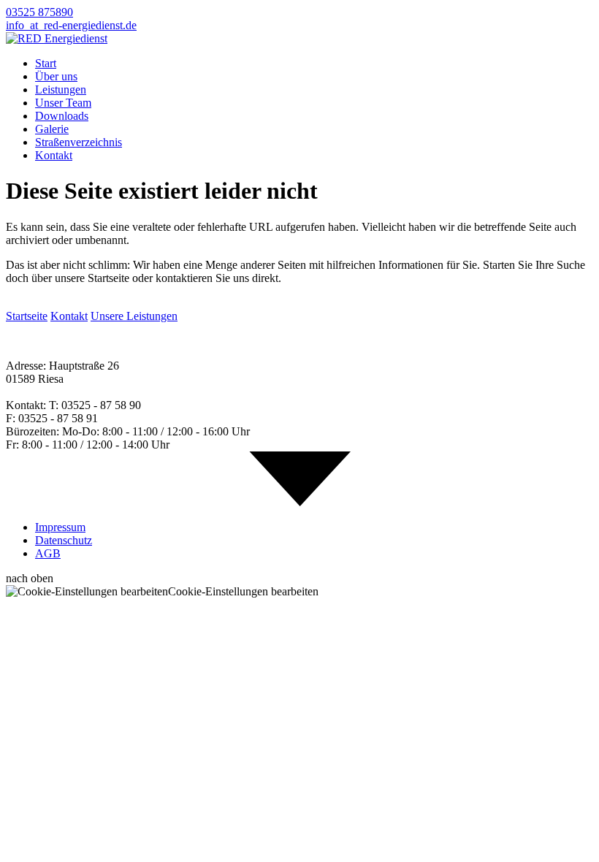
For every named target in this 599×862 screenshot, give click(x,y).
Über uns (56, 76)
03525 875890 (39, 12)
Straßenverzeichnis (78, 142)
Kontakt (53, 155)
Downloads (61, 116)
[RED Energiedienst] (56, 38)
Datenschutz (63, 540)
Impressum (60, 527)
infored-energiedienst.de (71, 25)
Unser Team (63, 102)
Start (45, 63)
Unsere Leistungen (134, 316)
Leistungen (60, 89)
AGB (48, 553)
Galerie (52, 129)
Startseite (26, 316)
